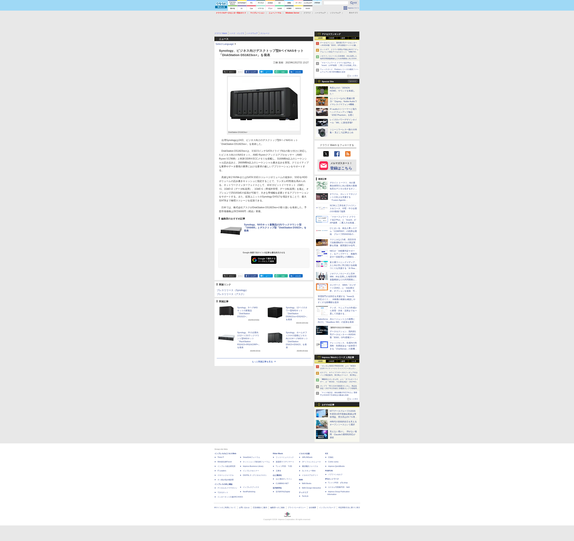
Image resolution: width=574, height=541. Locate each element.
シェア (253, 72)
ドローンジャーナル (225, 475)
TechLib (305, 496)
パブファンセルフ (335, 474)
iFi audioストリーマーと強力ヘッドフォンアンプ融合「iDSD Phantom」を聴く (343, 112)
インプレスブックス (251, 487)
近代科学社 (277, 488)
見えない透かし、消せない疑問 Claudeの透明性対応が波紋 (343, 434)
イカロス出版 (304, 454)
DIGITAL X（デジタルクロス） (255, 475)
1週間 (342, 38)
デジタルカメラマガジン (227, 488)
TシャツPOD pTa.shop (338, 483)
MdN (301, 480)
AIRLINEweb (307, 457)
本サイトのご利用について (225, 507)
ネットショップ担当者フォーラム (256, 462)
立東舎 (278, 471)
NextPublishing (249, 492)
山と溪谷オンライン (284, 479)
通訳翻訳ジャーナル (310, 466)
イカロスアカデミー (310, 475)
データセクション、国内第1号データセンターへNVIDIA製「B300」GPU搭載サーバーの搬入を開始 (339, 45)
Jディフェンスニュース (311, 462)
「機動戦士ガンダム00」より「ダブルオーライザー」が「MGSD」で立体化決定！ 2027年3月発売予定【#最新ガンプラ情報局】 (339, 381)
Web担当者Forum (224, 462)
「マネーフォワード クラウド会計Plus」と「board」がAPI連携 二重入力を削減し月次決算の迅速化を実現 (339, 65)
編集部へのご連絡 (277, 507)
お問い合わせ (244, 507)
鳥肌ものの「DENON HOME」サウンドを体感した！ (342, 91)
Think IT (220, 457)
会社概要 (312, 507)
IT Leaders (221, 471)
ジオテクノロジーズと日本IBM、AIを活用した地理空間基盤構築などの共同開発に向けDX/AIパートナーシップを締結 (338, 58)
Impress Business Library (253, 466)
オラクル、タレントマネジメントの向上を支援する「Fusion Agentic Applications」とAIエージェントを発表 (343, 200)
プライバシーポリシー (297, 507)
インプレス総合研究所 (226, 466)
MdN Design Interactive (311, 488)
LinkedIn (298, 72)
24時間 (331, 38)
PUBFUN (329, 471)
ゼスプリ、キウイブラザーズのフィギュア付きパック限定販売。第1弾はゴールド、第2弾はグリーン (339, 375)
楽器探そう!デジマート (285, 462)
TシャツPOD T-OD (284, 466)
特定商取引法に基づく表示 (349, 507)
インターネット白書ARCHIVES (230, 497)
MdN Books (306, 483)
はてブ (268, 72)
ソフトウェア (335, 13)
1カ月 (354, 38)
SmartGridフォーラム (251, 457)
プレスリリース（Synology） (232, 290)
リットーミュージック (285, 457)
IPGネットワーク (332, 479)
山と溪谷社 (277, 475)
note (283, 72)
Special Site (328, 81)
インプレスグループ (327, 507)
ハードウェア (320, 13)
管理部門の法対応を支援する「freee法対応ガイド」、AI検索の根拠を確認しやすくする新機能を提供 (336, 299)
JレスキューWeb (309, 471)
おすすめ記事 (328, 404)
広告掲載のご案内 (260, 507)
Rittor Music (278, 454)
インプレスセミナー (251, 471)
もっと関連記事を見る (262, 361)
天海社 (330, 457)
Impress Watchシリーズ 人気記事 (338, 357)
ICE (326, 454)
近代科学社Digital (283, 492)
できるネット (222, 492)
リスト (240, 72)
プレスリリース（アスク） (231, 294)
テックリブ (303, 492)
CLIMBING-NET (282, 483)
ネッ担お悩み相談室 (225, 480)
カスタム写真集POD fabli (339, 487)
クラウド (307, 13)
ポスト (231, 72)
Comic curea (333, 462)
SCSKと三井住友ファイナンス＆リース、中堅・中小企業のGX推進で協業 (343, 208)
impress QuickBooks (336, 466)
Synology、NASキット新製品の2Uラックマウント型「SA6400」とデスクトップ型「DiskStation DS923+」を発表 (275, 227)
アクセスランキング (331, 34)
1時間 (320, 38)
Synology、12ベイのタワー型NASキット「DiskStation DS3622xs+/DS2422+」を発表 (297, 313)
